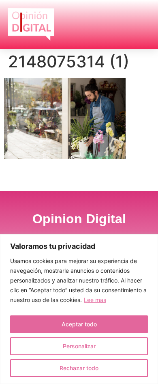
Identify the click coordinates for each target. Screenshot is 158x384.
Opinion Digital (79, 218)
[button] (139, 24)
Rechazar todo (79, 368)
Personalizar (79, 346)
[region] (79, 309)
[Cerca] (149, 241)
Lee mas (95, 299)
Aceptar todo (79, 324)
